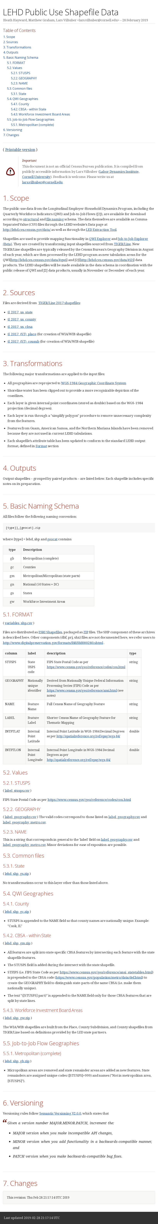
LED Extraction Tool (101, 229)
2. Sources (10, 42)
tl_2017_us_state (20, 312)
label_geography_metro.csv (24, 822)
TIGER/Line (122, 244)
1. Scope (9, 37)
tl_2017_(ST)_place (22, 334)
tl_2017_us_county (22, 319)
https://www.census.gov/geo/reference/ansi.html (82, 690)
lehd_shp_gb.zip (17, 1061)
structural (31, 219)
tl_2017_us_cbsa (20, 326)
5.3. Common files (19, 88)
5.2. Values (14, 68)
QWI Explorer (100, 238)
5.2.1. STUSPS (20, 73)
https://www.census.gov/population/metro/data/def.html (99, 977)
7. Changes (11, 135)
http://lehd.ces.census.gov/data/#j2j (107, 260)
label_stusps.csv (17, 790)
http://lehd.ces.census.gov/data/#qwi (38, 260)
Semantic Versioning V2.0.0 (60, 1113)
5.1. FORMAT (16, 63)
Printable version (20, 149)
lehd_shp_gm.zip (17, 943)
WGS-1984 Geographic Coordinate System (93, 383)
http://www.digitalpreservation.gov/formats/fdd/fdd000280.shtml (53, 642)
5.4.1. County (20, 104)
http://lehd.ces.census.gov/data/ (27, 229)
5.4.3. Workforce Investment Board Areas (40, 114)
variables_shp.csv (18, 623)
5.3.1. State (18, 94)
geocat (52, 539)
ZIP (85, 632)
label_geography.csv (20, 817)
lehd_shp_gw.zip (17, 1018)
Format (41, 446)
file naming (55, 219)
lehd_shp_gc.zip (17, 911)
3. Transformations (17, 47)
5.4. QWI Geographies (22, 99)
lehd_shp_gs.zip (17, 873)
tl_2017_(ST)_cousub (23, 341)
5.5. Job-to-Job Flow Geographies (30, 119)
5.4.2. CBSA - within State (28, 109)
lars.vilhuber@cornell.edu (42, 182)
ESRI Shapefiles (50, 632)
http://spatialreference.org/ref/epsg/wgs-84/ (88, 736)
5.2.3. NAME (19, 83)
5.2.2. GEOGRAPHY (24, 78)
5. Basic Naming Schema (20, 57)
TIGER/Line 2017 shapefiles (59, 303)
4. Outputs (10, 52)
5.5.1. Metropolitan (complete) (32, 125)
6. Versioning (12, 130)
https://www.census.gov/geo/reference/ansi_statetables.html (106, 972)
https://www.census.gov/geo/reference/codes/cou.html (86, 667)
